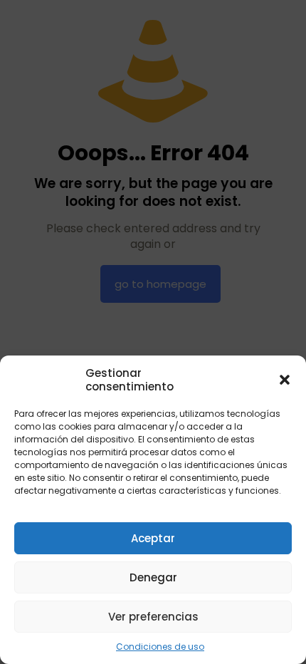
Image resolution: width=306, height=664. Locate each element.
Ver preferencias (153, 616)
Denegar (153, 577)
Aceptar (153, 538)
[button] (285, 380)
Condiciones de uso (160, 646)
